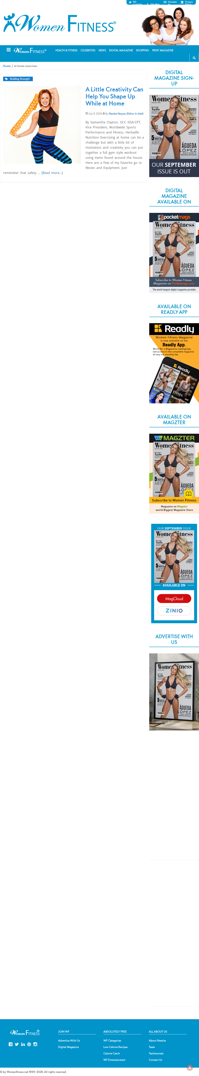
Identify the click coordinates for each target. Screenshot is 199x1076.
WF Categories (112, 1040)
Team (152, 1047)
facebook (10, 1044)
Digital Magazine (68, 1047)
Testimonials (156, 1053)
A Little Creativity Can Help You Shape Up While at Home (114, 96)
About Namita (157, 1040)
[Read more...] (52, 173)
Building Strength (20, 79)
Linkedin (23, 1044)
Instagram (35, 1044)
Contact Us (155, 1060)
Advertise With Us (69, 1040)
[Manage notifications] (190, 1067)
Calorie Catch (111, 1053)
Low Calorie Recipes (115, 1047)
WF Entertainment (114, 1060)
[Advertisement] (174, 799)
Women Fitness (59, 22)
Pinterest (29, 1044)
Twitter (17, 1044)
